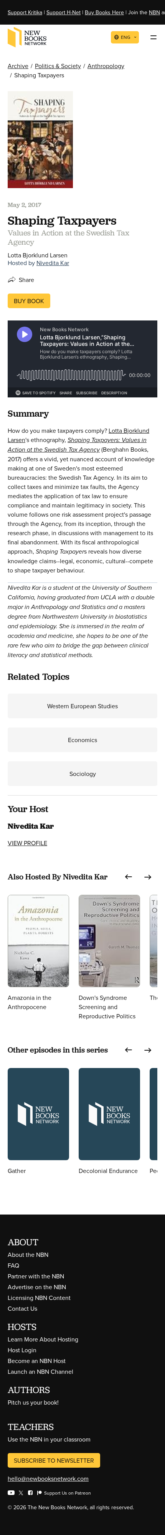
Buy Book (29, 301)
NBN (154, 12)
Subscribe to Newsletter (54, 1460)
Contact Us (22, 1308)
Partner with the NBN (36, 1276)
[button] (128, 877)
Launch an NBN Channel (40, 1371)
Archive (18, 66)
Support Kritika (25, 12)
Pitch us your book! (33, 1402)
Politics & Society (58, 66)
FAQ (13, 1265)
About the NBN (28, 1254)
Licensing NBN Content (39, 1297)
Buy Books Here (104, 12)
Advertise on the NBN (37, 1287)
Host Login (22, 1350)
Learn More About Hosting (43, 1339)
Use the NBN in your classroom (49, 1439)
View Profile (27, 843)
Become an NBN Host (37, 1360)
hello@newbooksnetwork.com (48, 1478)
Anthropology (105, 66)
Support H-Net (63, 12)
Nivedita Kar (52, 263)
